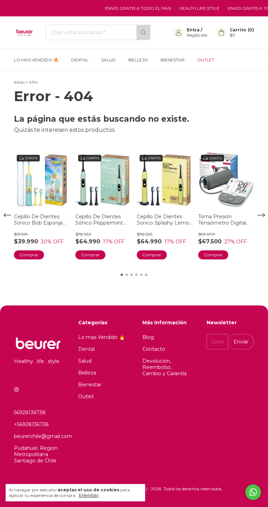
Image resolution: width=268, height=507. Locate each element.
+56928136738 (31, 424)
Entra (193, 29)
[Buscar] (143, 32)
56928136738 (30, 412)
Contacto (153, 349)
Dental (80, 59)
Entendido (88, 495)
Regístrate (197, 35)
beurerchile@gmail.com (43, 436)
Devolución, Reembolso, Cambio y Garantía (164, 367)
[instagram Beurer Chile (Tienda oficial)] (16, 389)
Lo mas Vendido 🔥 (36, 59)
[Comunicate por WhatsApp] (253, 492)
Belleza (138, 59)
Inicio (19, 82)
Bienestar (173, 59)
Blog (148, 337)
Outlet (205, 59)
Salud (108, 59)
